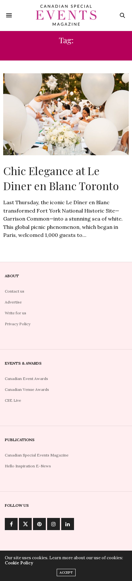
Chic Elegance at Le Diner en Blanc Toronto (61, 178)
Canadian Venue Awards (27, 389)
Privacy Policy (17, 323)
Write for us (15, 313)
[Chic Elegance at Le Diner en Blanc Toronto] (66, 114)
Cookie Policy (19, 563)
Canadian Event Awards (26, 378)
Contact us (14, 291)
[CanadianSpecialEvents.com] (66, 15)
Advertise (13, 302)
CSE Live (13, 400)
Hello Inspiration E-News (28, 466)
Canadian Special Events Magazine (37, 455)
